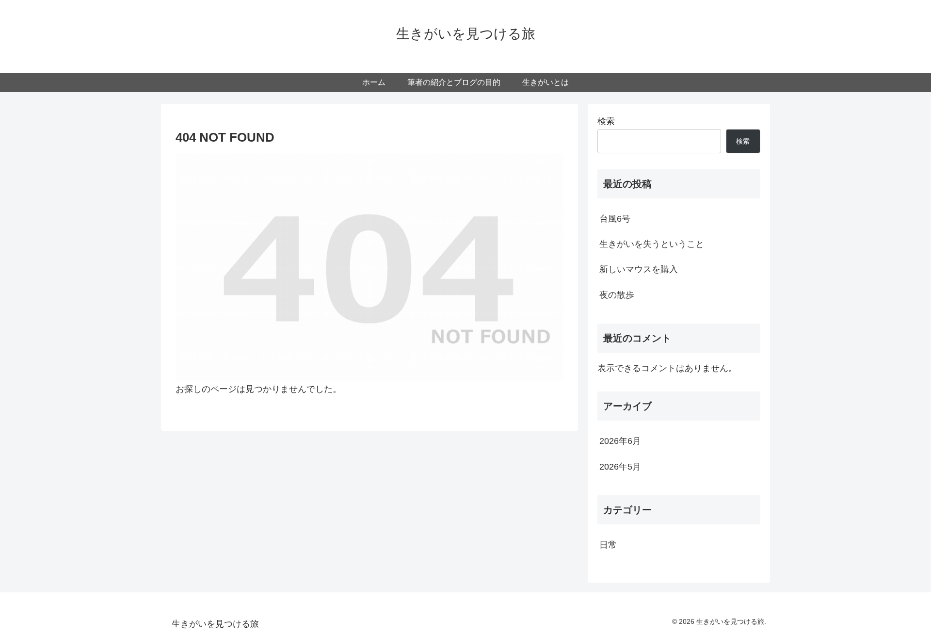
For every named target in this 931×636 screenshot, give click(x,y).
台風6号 (614, 219)
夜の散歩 (616, 295)
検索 (606, 121)
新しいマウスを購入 (638, 269)
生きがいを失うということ (651, 244)
